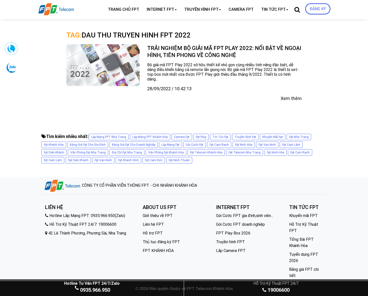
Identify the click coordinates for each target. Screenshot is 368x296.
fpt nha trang (299, 137)
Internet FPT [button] (160, 9)
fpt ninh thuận (179, 160)
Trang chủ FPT (123, 9)
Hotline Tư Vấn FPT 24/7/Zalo (92, 283)
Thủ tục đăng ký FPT (161, 242)
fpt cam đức (153, 160)
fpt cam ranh (219, 144)
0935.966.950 (95, 290)
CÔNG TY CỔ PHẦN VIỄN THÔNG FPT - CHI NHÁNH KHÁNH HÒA (139, 185)
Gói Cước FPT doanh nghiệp (240, 224)
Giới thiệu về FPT (158, 215)
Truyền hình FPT (230, 242)
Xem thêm (291, 98)
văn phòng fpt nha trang (88, 152)
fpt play (201, 137)
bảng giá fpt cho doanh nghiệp (133, 144)
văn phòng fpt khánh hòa (166, 152)
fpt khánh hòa (54, 144)
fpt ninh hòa (243, 144)
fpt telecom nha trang (245, 152)
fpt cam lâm (291, 144)
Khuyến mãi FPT (303, 215)
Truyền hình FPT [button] (201, 9)
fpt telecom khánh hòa (206, 152)
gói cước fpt (194, 144)
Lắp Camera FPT (231, 250)
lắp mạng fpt (170, 144)
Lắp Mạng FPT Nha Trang (108, 137)
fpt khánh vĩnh (128, 160)
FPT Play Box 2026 (233, 233)
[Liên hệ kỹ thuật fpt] (11, 50)
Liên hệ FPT (153, 224)
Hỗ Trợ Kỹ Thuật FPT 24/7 (276, 283)
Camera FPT (241, 9)
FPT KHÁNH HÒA (158, 250)
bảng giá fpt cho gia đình (88, 144)
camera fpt (182, 137)
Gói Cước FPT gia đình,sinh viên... (244, 215)
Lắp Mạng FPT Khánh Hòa (150, 137)
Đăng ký (318, 8)
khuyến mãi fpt (272, 137)
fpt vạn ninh (267, 144)
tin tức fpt (220, 137)
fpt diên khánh (54, 152)
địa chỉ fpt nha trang (127, 152)
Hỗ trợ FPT (153, 233)
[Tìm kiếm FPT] (73, 8)
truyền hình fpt (245, 137)
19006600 (278, 290)
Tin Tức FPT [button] (273, 9)
